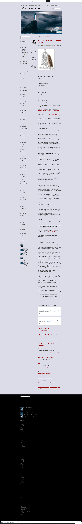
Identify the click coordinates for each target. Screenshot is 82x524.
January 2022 (24, 160)
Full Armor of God (25, 71)
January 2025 (24, 112)
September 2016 (24, 220)
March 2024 (23, 124)
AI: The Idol (23, 45)
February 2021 (24, 179)
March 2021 (23, 178)
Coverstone (23, 65)
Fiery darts (33, 56)
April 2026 (23, 96)
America (23, 56)
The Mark (58, 4)
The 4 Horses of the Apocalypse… (25, 264)
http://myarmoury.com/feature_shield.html (45, 139)
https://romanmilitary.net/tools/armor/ (44, 373)
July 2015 (23, 227)
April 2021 (23, 176)
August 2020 (24, 190)
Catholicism (24, 59)
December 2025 (24, 99)
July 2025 (23, 103)
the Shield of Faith (33, 67)
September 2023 (24, 128)
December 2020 (24, 183)
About (27, 4)
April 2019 (23, 201)
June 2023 (23, 133)
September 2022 (24, 146)
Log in (23, 235)
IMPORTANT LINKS (25, 76)
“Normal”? (23, 4)
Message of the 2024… (26, 414)
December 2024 (24, 114)
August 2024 (24, 117)
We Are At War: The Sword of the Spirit (46, 344)
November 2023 (24, 126)
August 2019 (24, 199)
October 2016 (24, 218)
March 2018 (23, 206)
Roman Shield (34, 60)
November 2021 (24, 163)
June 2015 (23, 229)
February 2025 (24, 110)
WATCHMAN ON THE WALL (43, 5)
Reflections (23, 85)
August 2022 (24, 147)
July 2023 (23, 131)
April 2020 (23, 197)
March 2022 (23, 156)
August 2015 (24, 226)
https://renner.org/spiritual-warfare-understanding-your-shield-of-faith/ (49, 352)
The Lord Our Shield (25, 52)
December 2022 (24, 140)
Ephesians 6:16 (34, 54)
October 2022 (24, 144)
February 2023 (24, 139)
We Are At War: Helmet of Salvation (48, 339)
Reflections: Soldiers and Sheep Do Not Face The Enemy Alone (24, 43)
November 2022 (24, 142)
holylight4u (42, 45)
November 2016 (24, 217)
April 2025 (23, 108)
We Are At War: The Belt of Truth (47, 335)
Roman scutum (34, 59)
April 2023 (23, 135)
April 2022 (23, 155)
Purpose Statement (44, 4)
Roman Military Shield (34, 58)
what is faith (34, 68)
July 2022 (23, 149)
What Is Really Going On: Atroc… (25, 255)
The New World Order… (26, 407)
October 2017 (24, 213)
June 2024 (23, 121)
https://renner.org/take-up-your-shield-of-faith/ (45, 172)
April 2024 (23, 122)
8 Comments (59, 45)
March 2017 (23, 215)
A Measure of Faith (33, 52)
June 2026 (23, 94)
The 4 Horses (52, 4)
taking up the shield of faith (33, 66)
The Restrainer (24, 5)
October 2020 (24, 186)
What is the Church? (53, 5)
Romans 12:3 (34, 62)
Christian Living (49, 45)
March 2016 (23, 224)
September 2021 (24, 167)
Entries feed (24, 237)
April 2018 (23, 204)
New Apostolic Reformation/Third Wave (23, 80)
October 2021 (24, 165)
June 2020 (23, 194)
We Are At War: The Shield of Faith (49, 41)
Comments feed (24, 238)
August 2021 (24, 169)
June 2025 (23, 105)
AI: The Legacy (24, 47)
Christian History (24, 61)
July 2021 (23, 170)
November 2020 (24, 185)
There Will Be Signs (33, 5)
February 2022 (24, 158)
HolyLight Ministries (30, 8)
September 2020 (24, 188)
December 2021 (24, 162)
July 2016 (23, 222)
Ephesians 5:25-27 (33, 53)
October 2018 (24, 202)
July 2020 (23, 192)
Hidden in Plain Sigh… (25, 409)
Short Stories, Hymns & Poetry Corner (25, 511)
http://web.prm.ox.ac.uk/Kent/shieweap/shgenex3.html (46, 382)
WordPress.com (24, 240)
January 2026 (24, 98)
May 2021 (23, 174)
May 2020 (23, 195)
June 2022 (23, 151)
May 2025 (23, 106)
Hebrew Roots (24, 73)
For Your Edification (34, 4)
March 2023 (23, 137)
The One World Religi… (25, 263)
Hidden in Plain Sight (25, 248)
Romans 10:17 (34, 61)
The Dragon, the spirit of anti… (25, 260)
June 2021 (23, 172)
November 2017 (24, 211)
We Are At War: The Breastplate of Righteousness (47, 329)
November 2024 (24, 115)
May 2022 (23, 153)
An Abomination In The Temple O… (25, 251)
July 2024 (23, 119)
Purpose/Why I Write (23, 509)
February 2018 (24, 208)
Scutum (32, 64)
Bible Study (45, 45)
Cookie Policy (14, 522)
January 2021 (24, 181)
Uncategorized (24, 90)
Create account (24, 233)
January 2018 (24, 210)
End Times (23, 69)
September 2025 (24, 101)
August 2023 (24, 130)
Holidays (23, 75)
